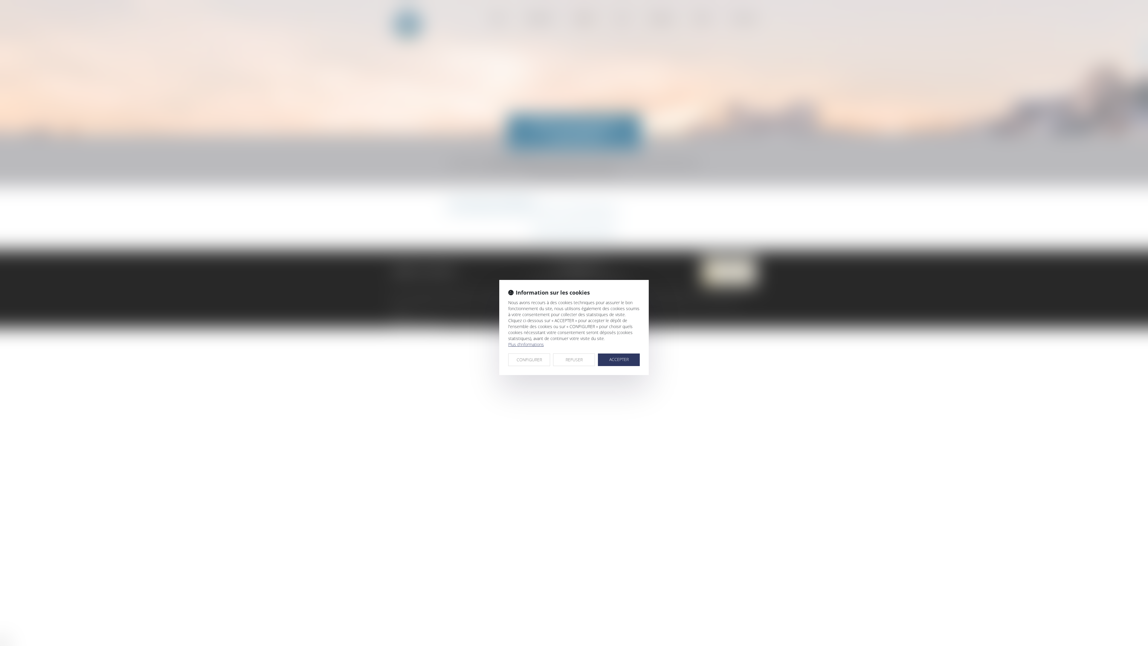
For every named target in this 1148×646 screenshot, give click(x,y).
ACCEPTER (619, 359)
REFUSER (574, 359)
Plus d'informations (526, 344)
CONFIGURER (529, 359)
